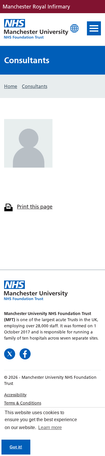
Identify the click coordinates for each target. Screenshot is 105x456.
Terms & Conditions (22, 403)
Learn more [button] (50, 427)
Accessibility (15, 395)
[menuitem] (52, 395)
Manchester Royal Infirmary (36, 29)
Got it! (16, 447)
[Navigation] (94, 28)
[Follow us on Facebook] (25, 353)
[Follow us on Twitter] (10, 353)
